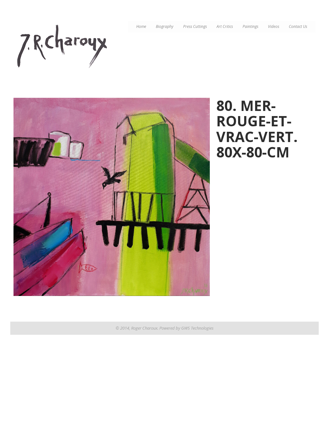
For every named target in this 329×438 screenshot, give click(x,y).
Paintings (250, 27)
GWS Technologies (197, 328)
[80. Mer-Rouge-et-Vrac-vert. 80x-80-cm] (111, 197)
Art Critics (225, 27)
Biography (164, 27)
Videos (273, 27)
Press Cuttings (195, 27)
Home (141, 27)
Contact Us (298, 27)
